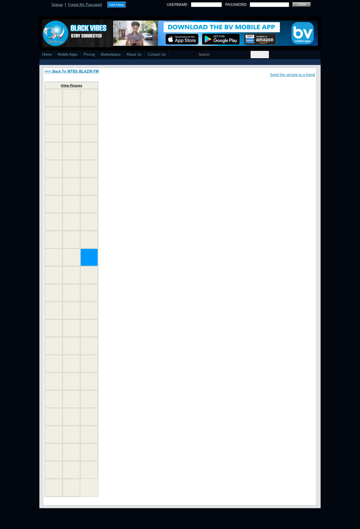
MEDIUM (224, 85)
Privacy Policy (217, 527)
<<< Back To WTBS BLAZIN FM (71, 71)
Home (47, 54)
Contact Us (157, 54)
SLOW (210, 85)
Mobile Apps (68, 54)
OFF (198, 85)
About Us (134, 54)
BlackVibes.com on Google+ (207, 144)
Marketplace (111, 54)
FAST (238, 85)
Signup (57, 5)
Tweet (196, 97)
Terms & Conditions (248, 527)
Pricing (89, 54)
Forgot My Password (85, 5)
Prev (201, 113)
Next (214, 113)
